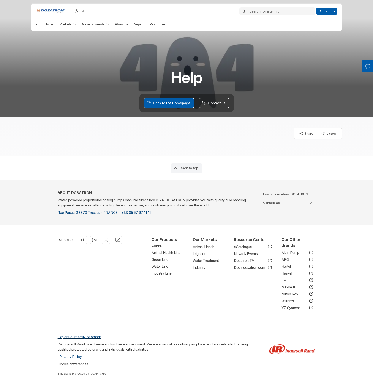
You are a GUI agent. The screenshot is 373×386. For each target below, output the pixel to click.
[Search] (243, 11)
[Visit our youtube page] (118, 240)
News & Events (246, 254)
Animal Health (203, 247)
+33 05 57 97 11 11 (136, 212)
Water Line (160, 266)
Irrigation (199, 254)
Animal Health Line (166, 252)
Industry (199, 267)
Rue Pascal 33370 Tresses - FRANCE (88, 212)
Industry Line (162, 273)
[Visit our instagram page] (106, 240)
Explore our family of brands (79, 337)
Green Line (160, 259)
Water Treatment (206, 260)
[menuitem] (45, 24)
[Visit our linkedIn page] (94, 240)
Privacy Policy (70, 357)
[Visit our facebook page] (83, 240)
